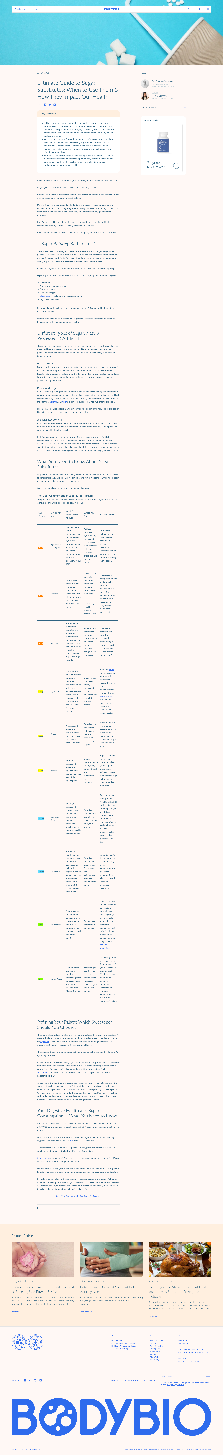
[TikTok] (30, 1380)
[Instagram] (35, 1380)
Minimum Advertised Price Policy (124, 1343)
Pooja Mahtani (159, 95)
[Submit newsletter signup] (208, 1376)
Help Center (182, 1340)
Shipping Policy (155, 1349)
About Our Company (157, 1340)
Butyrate (153, 163)
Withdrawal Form (184, 1343)
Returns (153, 1354)
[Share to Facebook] (45, 104)
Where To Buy (155, 1357)
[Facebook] (25, 1380)
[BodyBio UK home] (111, 9)
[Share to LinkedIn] (54, 104)
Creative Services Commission (189, 1361)
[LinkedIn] (40, 1380)
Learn (35, 9)
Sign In (190, 9)
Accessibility (154, 1360)
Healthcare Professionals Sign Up (124, 1346)
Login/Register (117, 1340)
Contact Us (180, 1385)
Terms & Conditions (157, 1346)
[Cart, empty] (207, 9)
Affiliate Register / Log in (121, 1349)
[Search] (200, 9)
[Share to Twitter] (50, 105)
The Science (154, 1343)
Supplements (20, 9)
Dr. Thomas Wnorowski (164, 81)
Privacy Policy (155, 1351)
